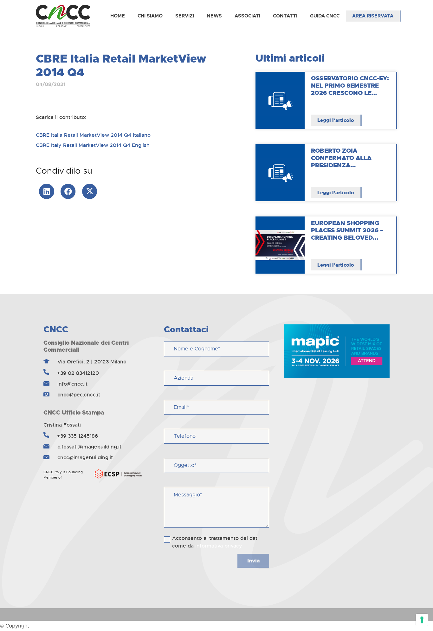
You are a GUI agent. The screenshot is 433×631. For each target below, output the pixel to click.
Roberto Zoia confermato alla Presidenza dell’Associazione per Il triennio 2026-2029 (349, 165)
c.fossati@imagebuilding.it (88, 446)
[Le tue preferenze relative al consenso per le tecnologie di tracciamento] (422, 620)
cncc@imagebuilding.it (84, 457)
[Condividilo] (68, 191)
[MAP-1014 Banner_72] (337, 351)
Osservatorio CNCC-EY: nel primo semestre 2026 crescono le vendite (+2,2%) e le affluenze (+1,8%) (350, 92)
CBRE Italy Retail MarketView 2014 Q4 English (93, 145)
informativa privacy (218, 545)
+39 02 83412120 (77, 373)
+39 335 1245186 (76, 436)
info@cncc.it (71, 384)
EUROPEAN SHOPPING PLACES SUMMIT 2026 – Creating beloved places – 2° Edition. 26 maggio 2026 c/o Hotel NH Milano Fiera (350, 241)
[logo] (63, 16)
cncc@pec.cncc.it (78, 394)
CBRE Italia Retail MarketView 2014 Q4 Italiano (93, 135)
